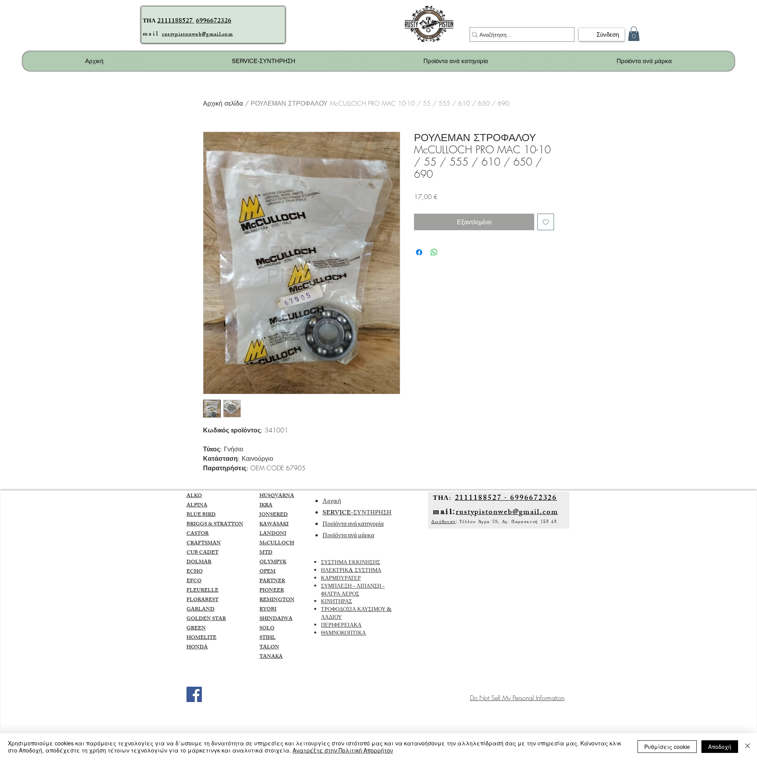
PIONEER (271, 591)
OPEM (267, 572)
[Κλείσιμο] (747, 747)
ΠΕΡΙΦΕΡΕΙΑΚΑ (341, 626)
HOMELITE (201, 638)
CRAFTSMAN (203, 543)
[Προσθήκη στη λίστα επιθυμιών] (545, 222)
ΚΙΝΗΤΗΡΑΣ (336, 602)
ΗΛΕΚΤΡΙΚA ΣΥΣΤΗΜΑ (351, 571)
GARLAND (200, 610)
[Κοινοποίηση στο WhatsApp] (434, 252)
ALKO (194, 496)
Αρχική (332, 502)
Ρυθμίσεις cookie (667, 747)
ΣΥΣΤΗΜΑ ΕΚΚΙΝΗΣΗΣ (350, 563)
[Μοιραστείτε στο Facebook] (419, 252)
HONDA (197, 647)
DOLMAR (198, 562)
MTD (265, 553)
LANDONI (272, 534)
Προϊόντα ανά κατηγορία (353, 525)
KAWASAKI (274, 524)
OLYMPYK (272, 562)
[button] (634, 33)
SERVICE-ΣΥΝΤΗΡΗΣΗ (357, 513)
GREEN (196, 628)
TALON (269, 647)
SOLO (266, 628)
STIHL (267, 638)
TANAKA (271, 657)
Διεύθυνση (443, 521)
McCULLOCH (276, 543)
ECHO (194, 572)
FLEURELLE (202, 591)
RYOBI (267, 610)
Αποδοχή (719, 747)
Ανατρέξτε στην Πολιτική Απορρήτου (343, 750)
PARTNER (272, 581)
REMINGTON (277, 600)
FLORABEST (202, 600)
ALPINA (196, 505)
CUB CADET (202, 553)
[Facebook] (194, 694)
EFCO (193, 581)
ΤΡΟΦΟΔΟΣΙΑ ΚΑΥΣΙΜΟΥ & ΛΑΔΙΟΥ (356, 614)
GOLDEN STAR (206, 619)
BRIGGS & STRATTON (214, 524)
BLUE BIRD (201, 515)
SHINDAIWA (276, 619)
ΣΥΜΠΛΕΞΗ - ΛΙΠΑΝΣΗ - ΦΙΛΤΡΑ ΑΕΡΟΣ (353, 591)
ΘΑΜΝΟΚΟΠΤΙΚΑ (343, 634)
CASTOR (197, 534)
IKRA (265, 505)
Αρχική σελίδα (223, 103)
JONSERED (273, 515)
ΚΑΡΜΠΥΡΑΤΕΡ (341, 579)
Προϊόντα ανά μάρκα (348, 536)
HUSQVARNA (276, 496)
